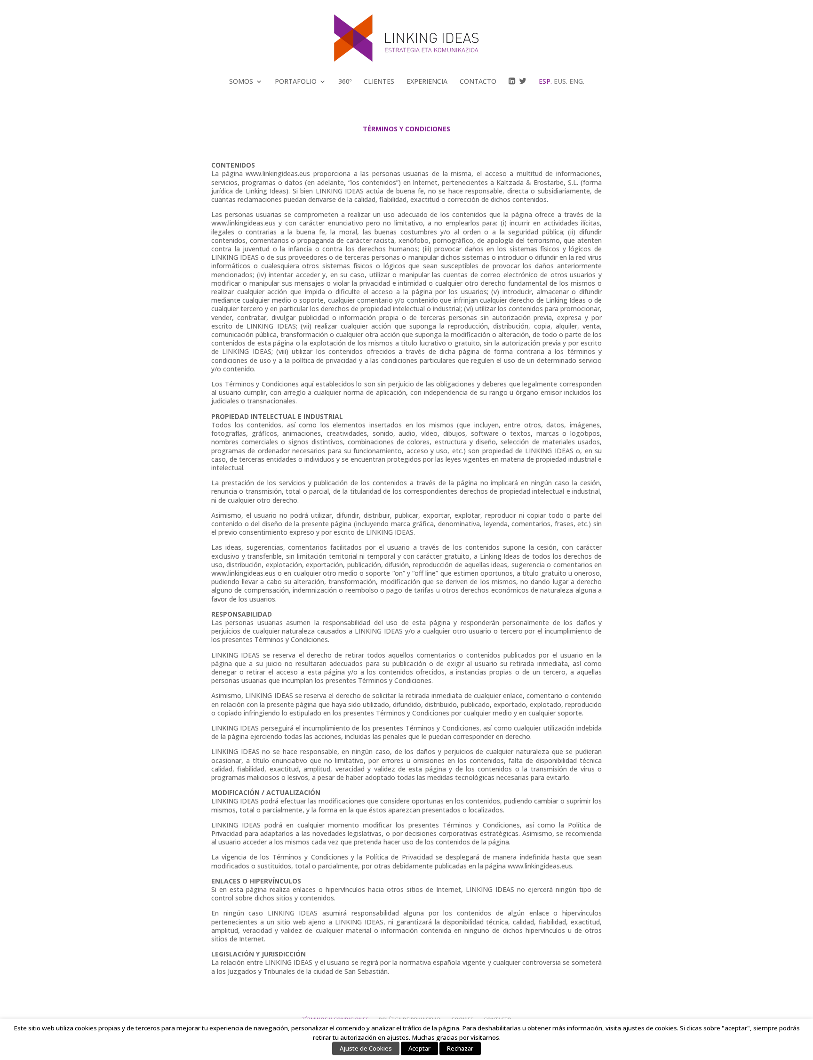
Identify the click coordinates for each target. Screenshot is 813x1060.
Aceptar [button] (419, 1048)
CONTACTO (478, 81)
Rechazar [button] (460, 1048)
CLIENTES (379, 81)
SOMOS (241, 81)
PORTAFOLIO (296, 81)
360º (344, 81)
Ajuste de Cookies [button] (366, 1048)
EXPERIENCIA (426, 81)
